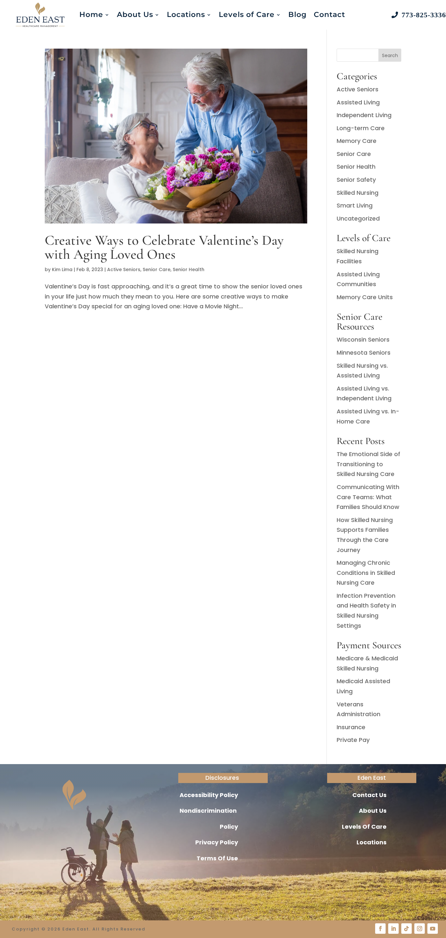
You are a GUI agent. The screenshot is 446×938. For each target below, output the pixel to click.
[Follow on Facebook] (380, 928)
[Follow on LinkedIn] (393, 928)
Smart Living (355, 205)
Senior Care (156, 269)
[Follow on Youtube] (432, 928)
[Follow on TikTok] (406, 928)
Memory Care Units (365, 297)
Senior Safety (356, 180)
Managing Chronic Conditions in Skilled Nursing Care (366, 573)
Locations (186, 14)
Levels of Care (247, 14)
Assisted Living (358, 102)
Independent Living (364, 115)
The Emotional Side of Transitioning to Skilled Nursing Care (368, 464)
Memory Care (356, 141)
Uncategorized (358, 218)
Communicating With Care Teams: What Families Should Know (368, 497)
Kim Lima (62, 269)
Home (91, 14)
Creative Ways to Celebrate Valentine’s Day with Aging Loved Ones (164, 247)
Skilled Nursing (357, 193)
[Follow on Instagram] (419, 928)
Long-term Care (361, 128)
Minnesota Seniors (363, 352)
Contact (329, 14)
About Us (135, 14)
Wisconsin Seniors (363, 339)
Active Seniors (123, 269)
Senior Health (188, 269)
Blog (297, 14)
